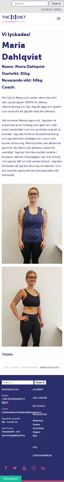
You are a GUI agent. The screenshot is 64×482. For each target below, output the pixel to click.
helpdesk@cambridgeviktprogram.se (21, 412)
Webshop (38, 420)
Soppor (37, 432)
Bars (35, 435)
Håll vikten (11, 367)
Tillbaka (7, 354)
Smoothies (38, 428)
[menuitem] (51, 9)
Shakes (36, 424)
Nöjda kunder (29, 367)
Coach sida (51, 9)
